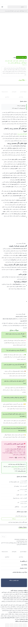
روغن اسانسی (21, 61)
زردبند (23, 64)
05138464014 (22, 527)
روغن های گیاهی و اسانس (16, 63)
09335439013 (17, 527)
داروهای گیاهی (21, 11)
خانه (26, 11)
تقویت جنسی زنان (9, 61)
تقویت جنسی (16, 11)
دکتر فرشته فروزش (16, 454)
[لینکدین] (21, 563)
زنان (9, 63)
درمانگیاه (11, 440)
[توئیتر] (26, 563)
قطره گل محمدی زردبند (22, 131)
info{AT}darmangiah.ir (20, 529)
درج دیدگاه (14, 506)
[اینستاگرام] (23, 563)
